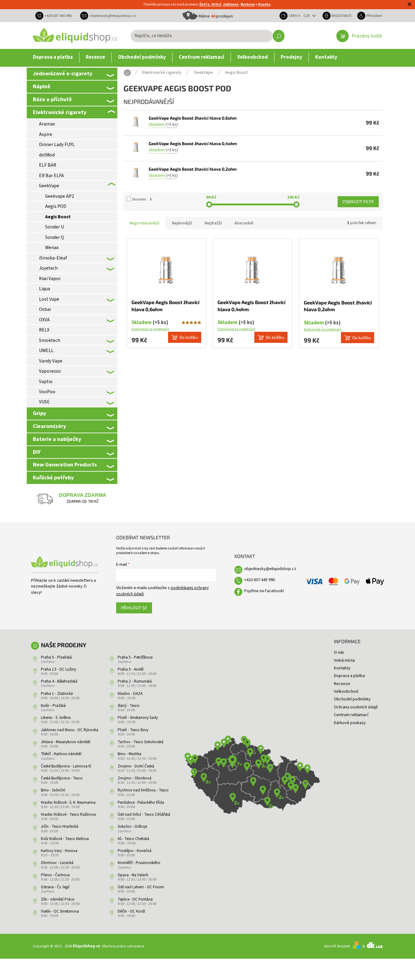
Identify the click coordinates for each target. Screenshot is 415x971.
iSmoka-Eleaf (53, 258)
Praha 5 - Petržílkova (135, 657)
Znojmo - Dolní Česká (136, 766)
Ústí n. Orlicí (210, 4)
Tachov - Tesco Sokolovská (140, 742)
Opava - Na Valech (133, 875)
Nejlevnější (182, 223)
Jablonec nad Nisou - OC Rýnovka (69, 730)
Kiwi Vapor (50, 278)
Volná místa (344, 660)
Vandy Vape (50, 361)
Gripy (39, 413)
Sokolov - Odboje (132, 826)
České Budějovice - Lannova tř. (66, 766)
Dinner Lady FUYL (57, 144)
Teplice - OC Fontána (135, 899)
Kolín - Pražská (53, 705)
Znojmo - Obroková (134, 778)
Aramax (47, 124)
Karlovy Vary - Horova (59, 851)
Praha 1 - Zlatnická (57, 693)
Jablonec (231, 4)
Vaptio (46, 381)
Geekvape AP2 (59, 196)
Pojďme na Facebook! (264, 591)
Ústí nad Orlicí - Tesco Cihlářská (144, 814)
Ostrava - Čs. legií (55, 887)
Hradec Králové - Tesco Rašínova (68, 814)
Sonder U (54, 227)
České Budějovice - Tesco (62, 778)
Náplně (41, 86)
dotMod (47, 155)
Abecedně (243, 223)
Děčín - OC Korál (131, 911)
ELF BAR (47, 165)
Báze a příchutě (52, 99)
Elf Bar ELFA (51, 175)
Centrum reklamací (351, 715)
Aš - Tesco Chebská (133, 839)
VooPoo (47, 391)
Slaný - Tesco (128, 705)
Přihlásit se (134, 607)
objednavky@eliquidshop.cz (270, 569)
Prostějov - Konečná (134, 851)
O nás (339, 652)
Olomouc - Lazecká (57, 863)
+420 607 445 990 (259, 580)
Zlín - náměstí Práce (57, 899)
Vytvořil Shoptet (337, 946)
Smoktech (49, 340)
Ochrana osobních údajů (356, 707)
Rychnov (248, 4)
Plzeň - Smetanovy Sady (138, 717)
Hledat (278, 36)
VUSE (44, 401)
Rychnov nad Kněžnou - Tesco (143, 790)
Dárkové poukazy (350, 723)
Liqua (44, 288)
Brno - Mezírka (129, 754)
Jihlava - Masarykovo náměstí (65, 742)
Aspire (45, 134)
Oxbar (45, 309)
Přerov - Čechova (55, 875)
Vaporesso (50, 371)
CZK (307, 15)
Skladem (141, 199)
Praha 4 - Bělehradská (59, 681)
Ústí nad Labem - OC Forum (141, 887)
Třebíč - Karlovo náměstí (61, 754)
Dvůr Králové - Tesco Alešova (65, 839)
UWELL (46, 350)
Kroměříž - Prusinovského (139, 863)
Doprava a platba (349, 676)
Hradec (264, 4)
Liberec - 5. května (56, 717)
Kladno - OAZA (130, 693)
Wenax (52, 247)
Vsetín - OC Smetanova (60, 911)
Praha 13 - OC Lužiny (58, 669)
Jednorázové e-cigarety (62, 73)
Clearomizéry (49, 426)
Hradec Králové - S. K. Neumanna (68, 802)
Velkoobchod (346, 691)
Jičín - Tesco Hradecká (59, 826)
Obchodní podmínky (352, 699)
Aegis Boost (58, 216)
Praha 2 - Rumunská (135, 681)
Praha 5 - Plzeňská (56, 657)
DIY (37, 452)
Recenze (342, 684)
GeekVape (49, 185)
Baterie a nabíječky (57, 439)
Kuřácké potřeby (53, 478)
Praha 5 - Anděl (130, 669)
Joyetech (48, 268)
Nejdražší (213, 223)
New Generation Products (65, 465)
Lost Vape (49, 299)
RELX (44, 330)
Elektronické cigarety (59, 112)
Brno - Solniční (53, 790)
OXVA (44, 319)
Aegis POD (55, 206)
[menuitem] (53, 57)
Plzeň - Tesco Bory (133, 730)
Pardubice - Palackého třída (141, 802)
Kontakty (342, 668)
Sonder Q (54, 237)
